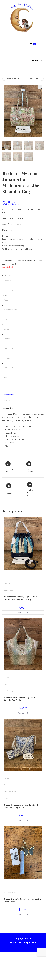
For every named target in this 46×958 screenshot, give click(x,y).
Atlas (6, 300)
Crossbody (7, 785)
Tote (5, 377)
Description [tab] (9, 395)
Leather (7, 339)
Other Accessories (10, 892)
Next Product (34, 78)
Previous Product (13, 78)
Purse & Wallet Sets (10, 791)
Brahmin (7, 281)
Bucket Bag (8, 583)
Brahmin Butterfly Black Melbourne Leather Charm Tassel (23, 900)
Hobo (5, 684)
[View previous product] (4, 79)
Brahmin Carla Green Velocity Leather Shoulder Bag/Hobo (20, 698)
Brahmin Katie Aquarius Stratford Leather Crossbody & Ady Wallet (22, 806)
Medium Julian (9, 348)
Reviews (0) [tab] (8, 401)
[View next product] (42, 79)
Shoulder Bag (9, 290)
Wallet (6, 798)
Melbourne (8, 358)
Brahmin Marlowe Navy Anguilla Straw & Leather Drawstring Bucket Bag (21, 598)
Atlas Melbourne (10, 310)
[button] (40, 87)
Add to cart (23, 612)
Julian (6, 329)
